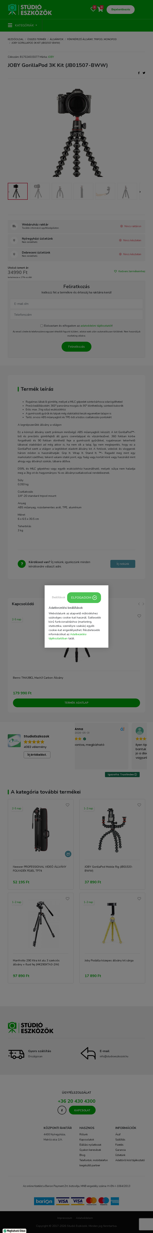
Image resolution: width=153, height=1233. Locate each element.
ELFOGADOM (81, 597)
